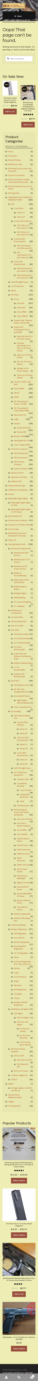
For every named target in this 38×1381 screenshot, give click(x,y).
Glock (13, 291)
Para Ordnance (20, 977)
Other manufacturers (23, 707)
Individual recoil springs (18, 490)
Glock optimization (19, 621)
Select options (19, 1180)
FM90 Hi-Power (23, 854)
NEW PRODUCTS (15, 516)
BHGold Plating (14, 160)
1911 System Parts (21, 685)
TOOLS (14, 1079)
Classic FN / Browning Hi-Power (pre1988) (22, 329)
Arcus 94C (21, 308)
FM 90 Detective (21, 453)
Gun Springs (16, 711)
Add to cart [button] (10, 111)
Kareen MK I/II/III (24, 428)
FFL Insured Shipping (22, 602)
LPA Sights (18, 1013)
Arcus (10, 151)
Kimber (17, 968)
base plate (12, 156)
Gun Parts (15, 681)
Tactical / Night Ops (19, 1075)
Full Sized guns (23, 805)
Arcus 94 (20, 303)
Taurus (17, 998)
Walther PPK (16, 481)
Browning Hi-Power (22, 696)
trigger (11, 1102)
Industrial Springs (18, 925)
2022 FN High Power (22, 768)
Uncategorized (14, 1106)
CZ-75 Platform (17, 286)
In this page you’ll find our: (13, 1373)
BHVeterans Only (15, 164)
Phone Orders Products (18, 520)
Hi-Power (15, 295)
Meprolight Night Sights (18, 498)
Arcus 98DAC (22, 316)
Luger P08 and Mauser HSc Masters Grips (22, 656)
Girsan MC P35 (20, 415)
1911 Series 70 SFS (24, 1060)
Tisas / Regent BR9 (22, 445)
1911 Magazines (20, 933)
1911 (12, 204)
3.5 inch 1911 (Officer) (22, 221)
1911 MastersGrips (21, 634)
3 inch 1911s (18, 208)
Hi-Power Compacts (19, 449)
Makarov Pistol (17, 473)
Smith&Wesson (20, 990)
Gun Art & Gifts (17, 626)
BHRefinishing (19, 598)
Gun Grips (15, 630)
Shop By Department (17, 544)
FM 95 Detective (21, 458)
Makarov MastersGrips (23, 663)
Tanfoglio (18, 994)
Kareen (17, 423)
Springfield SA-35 (21, 440)
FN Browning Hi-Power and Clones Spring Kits (21, 812)
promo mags (13, 529)
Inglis (16, 419)
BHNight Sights (20, 593)
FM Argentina (13, 193)
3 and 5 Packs (25, 790)
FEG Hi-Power (22, 845)
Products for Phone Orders (19, 525)
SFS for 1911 (19, 1056)
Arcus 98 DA (19, 938)
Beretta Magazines (22, 942)
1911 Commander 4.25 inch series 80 (24, 255)
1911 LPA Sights (23, 1018)
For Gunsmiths (17, 617)
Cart (29, 1375)
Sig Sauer (18, 985)
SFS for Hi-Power (21, 1071)
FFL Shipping (19, 606)
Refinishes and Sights (20, 1009)
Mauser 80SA (19, 436)
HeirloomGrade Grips (16, 486)
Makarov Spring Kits (22, 914)
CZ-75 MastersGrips (22, 643)
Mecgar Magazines (19, 929)
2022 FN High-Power (19, 282)
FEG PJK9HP (19, 389)
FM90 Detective (23, 850)
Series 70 (21, 213)
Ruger (16, 981)
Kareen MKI (21, 432)
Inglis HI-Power (23, 883)
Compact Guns (23, 779)
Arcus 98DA (22, 312)
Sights (11, 1084)
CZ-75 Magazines (21, 953)
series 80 (23, 733)
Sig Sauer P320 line (19, 477)
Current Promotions (16, 175)
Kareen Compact (21, 469)
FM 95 (16, 393)
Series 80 (21, 217)
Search (19, 1377)
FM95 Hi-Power (23, 865)
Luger (16, 973)
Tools (22, 801)
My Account (6, 1377)
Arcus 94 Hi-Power (25, 819)
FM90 (16, 397)
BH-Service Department (21, 549)
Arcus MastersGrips (22, 638)
